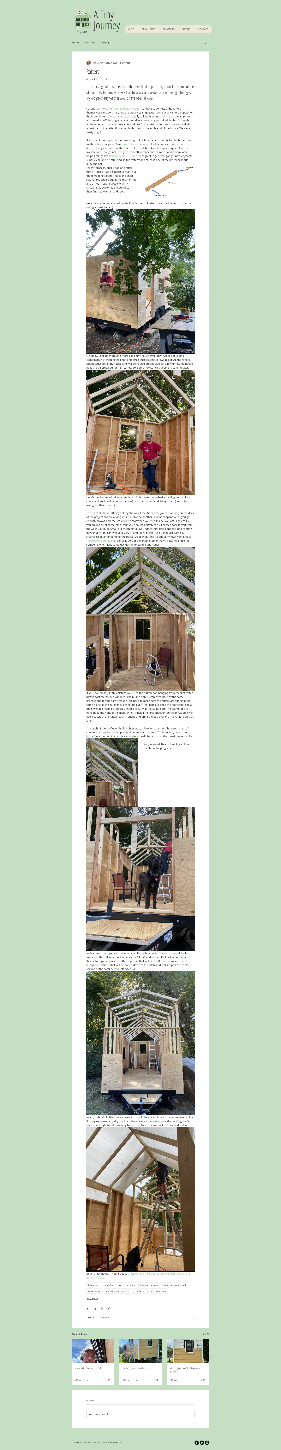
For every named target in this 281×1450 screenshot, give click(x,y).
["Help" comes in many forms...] (140, 1351)
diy (119, 1285)
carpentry (108, 1285)
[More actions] (193, 63)
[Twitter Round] (202, 1442)
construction (94, 1291)
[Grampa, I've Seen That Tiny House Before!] (188, 1351)
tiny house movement (116, 1291)
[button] (205, 43)
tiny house (93, 1285)
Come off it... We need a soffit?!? (88, 1368)
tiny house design (149, 1285)
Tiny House (90, 42)
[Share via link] (109, 1308)
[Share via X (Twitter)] (95, 1308)
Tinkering (105, 42)
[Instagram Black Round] (207, 1442)
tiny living (130, 1285)
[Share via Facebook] (87, 1308)
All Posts (75, 42)
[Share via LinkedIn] (102, 1308)
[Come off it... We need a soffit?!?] (93, 1351)
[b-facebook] (197, 1442)
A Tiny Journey (107, 19)
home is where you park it (175, 1285)
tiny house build (159, 1291)
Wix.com (117, 1442)
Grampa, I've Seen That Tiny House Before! (185, 1370)
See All (206, 1334)
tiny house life (139, 1291)
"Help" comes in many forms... (136, 1368)
